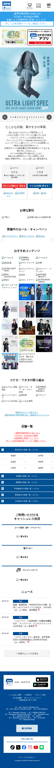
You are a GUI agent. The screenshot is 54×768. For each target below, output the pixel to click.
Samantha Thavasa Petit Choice (20, 714)
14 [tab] (40, 117)
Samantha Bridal (29, 719)
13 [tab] (38, 117)
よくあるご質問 (15, 695)
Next (49, 117)
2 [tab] (13, 117)
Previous (4, 117)
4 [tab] (17, 117)
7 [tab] (24, 117)
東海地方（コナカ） (27, 495)
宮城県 (13, 462)
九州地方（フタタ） (27, 501)
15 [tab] (43, 117)
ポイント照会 (41, 695)
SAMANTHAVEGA (38, 712)
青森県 (13, 456)
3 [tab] (15, 117)
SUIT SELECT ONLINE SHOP (20, 709)
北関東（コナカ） (27, 476)
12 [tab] (36, 117)
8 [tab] (27, 117)
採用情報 (28, 728)
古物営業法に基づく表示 (28, 700)
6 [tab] (22, 117)
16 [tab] (27, 119)
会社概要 (18, 698)
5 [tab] (20, 117)
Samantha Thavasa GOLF (22, 718)
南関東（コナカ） (27, 482)
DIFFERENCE (43, 709)
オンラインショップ (33, 698)
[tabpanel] (27, 79)
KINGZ (38, 716)
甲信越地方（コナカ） (27, 489)
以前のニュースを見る (28, 653)
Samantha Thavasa (19, 712)
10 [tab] (31, 117)
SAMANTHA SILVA (23, 716)
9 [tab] (29, 117)
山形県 (13, 468)
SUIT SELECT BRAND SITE (29, 707)
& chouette (41, 718)
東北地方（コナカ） (27, 450)
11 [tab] (34, 117)
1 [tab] (11, 117)
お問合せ (28, 695)
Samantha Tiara (43, 714)
